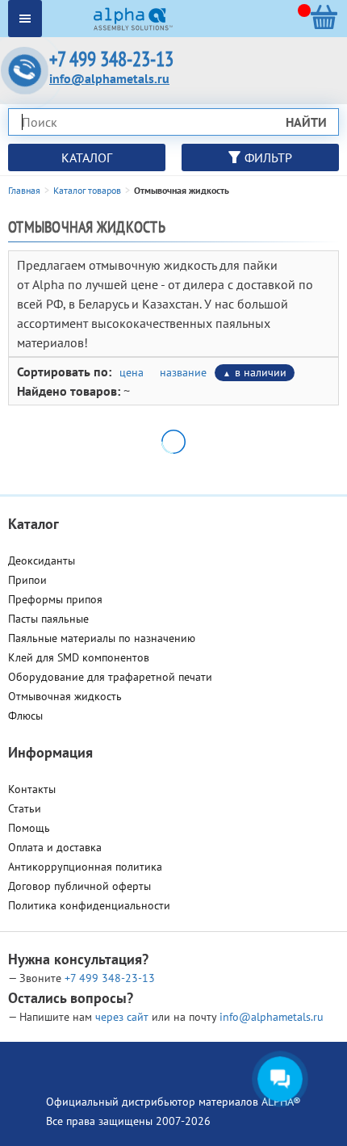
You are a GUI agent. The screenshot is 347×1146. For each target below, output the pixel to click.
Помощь (29, 828)
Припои (27, 580)
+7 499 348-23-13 (111, 59)
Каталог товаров (87, 190)
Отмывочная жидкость (65, 696)
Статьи (24, 808)
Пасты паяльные (48, 618)
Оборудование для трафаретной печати (110, 677)
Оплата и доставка (55, 847)
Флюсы (25, 715)
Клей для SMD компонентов (78, 657)
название (183, 372)
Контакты (32, 789)
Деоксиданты (41, 560)
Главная (24, 190)
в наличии (260, 372)
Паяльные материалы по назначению (101, 638)
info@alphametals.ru (109, 78)
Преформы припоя (55, 599)
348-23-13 (110, 978)
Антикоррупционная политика (85, 866)
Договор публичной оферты (79, 886)
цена (131, 372)
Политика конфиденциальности (89, 905)
